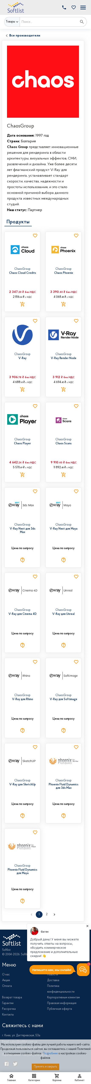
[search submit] (82, 22)
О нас (6, 974)
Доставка (53, 980)
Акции (6, 980)
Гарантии (8, 1003)
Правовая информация (61, 1003)
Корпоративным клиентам (63, 997)
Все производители (24, 35)
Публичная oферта (59, 1009)
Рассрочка (9, 1009)
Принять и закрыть (45, 1066)
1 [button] (39, 914)
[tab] (18, 222)
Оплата (7, 986)
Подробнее (50, 1053)
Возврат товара (12, 997)
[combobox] (48, 21)
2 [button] (47, 914)
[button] (72, 7)
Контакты (8, 1014)
